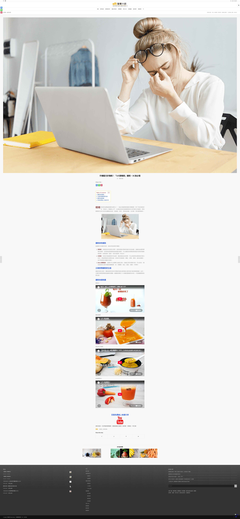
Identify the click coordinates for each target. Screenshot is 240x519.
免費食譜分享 (88, 473)
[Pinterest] (1, 12)
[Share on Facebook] (102, 436)
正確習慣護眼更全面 (102, 196)
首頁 (86, 468)
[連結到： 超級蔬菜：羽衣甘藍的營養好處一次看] (115, 453)
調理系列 (88, 483)
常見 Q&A (87, 503)
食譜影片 (88, 475)
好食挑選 (88, 501)
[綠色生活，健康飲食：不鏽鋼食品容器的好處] (239, 259)
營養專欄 (87, 490)
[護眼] (120, 95)
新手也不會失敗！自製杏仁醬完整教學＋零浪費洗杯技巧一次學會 (181, 479)
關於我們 (87, 508)
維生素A (105, 429)
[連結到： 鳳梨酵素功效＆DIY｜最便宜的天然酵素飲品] (96, 453)
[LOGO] (120, 4)
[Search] (143, 9)
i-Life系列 (89, 485)
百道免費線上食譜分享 (103, 200)
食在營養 (88, 493)
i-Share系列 (89, 488)
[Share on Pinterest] (126, 436)
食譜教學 (88, 478)
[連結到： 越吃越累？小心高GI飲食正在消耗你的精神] (87, 453)
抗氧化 (101, 429)
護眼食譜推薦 (100, 198)
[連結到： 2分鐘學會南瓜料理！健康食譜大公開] (143, 453)
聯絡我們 (87, 510)
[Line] (1, 10)
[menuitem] (98, 9)
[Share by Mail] (138, 436)
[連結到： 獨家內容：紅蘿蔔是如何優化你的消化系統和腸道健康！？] (152, 453)
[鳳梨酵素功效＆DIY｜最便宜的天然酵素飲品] (1, 259)
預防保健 (121, 178)
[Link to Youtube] (5, 1)
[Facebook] (1, 7)
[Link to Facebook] (3, 1)
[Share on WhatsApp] (114, 436)
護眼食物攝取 (100, 194)
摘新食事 (88, 495)
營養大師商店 (88, 480)
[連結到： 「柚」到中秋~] (124, 453)
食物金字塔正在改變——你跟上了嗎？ (175, 476)
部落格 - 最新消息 (7, 12)
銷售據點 (87, 505)
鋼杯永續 (87, 471)
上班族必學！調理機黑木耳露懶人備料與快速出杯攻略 (178, 481)
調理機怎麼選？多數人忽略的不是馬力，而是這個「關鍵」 (179, 471)
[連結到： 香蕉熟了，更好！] (134, 453)
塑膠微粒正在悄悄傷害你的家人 (174, 474)
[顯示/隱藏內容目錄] (108, 193)
